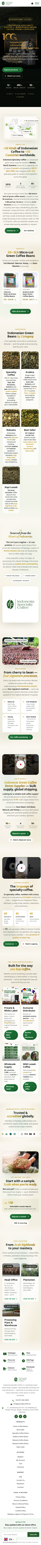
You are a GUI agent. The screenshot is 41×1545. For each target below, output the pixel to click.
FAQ (20, 1477)
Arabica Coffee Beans (20, 1436)
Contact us (11, 230)
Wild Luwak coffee (27, 1086)
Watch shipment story (22, 840)
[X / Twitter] (20, 1416)
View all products (19, 311)
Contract (20, 1487)
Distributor (20, 1484)
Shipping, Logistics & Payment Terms (20, 1514)
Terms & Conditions (21, 1500)
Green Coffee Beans (20, 1426)
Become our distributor (29, 1035)
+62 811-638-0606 (22, 1400)
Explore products (11, 70)
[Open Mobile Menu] (37, 3)
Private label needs (9, 1035)
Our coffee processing (19, 737)
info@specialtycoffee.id (22, 1404)
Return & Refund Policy (20, 1504)
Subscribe (33, 1534)
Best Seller (20, 1430)
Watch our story (13, 76)
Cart (20, 1463)
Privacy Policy (20, 1497)
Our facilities (29, 230)
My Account (20, 1460)
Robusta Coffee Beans (20, 1440)
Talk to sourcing (20, 1223)
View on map (9, 1299)
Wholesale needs (10, 1088)
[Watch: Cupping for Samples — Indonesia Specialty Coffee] (21, 868)
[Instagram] (16, 1416)
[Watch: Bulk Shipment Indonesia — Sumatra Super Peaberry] (20, 764)
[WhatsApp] (25, 1416)
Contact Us (21, 1480)
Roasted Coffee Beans (20, 1443)
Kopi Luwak (20, 1447)
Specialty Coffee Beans (20, 1433)
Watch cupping (31, 944)
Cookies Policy (20, 1511)
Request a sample (19, 1216)
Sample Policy (20, 1507)
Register (20, 1457)
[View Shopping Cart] (32, 3)
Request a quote (19, 833)
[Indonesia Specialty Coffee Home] (9, 3)
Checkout (20, 1467)
